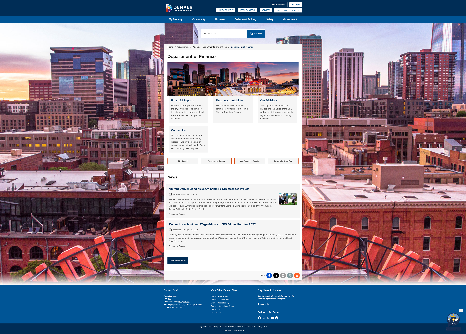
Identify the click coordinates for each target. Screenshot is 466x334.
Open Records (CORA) (257, 327)
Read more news (178, 260)
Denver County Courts (220, 300)
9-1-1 (181, 307)
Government (290, 19)
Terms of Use (241, 327)
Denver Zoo (216, 309)
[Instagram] (263, 317)
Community (198, 19)
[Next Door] (276, 317)
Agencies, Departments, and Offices (210, 47)
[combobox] (288, 10)
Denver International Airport (222, 306)
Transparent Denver (216, 161)
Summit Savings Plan (283, 161)
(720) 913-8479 (196, 304)
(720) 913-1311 (183, 302)
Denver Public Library (220, 303)
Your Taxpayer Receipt (249, 161)
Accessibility (213, 327)
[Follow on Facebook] (259, 317)
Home (170, 47)
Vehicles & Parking (245, 19)
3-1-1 (169, 299)
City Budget (183, 161)
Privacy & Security (227, 327)
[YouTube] (272, 317)
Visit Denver (216, 313)
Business (220, 19)
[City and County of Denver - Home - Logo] (179, 8)
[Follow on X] (267, 317)
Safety (269, 19)
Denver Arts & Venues (220, 296)
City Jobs (203, 327)
